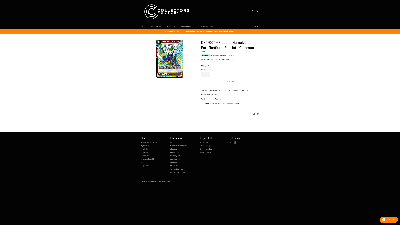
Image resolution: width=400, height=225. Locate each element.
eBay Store (145, 166)
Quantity (204, 70)
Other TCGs (171, 26)
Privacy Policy (205, 142)
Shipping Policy (206, 149)
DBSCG (143, 26)
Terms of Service (176, 169)
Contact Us (174, 152)
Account (256, 26)
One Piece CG (156, 26)
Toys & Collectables (205, 26)
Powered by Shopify (164, 181)
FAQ (171, 142)
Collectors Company (152, 181)
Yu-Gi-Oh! (144, 149)
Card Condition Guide (178, 146)
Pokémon (144, 152)
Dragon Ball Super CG (149, 142)
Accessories (186, 26)
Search (143, 162)
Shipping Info (175, 156)
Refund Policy (175, 162)
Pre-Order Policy (176, 159)
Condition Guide (232, 103)
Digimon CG (145, 146)
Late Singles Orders (177, 172)
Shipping (214, 59)
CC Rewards (174, 166)
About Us (173, 149)
